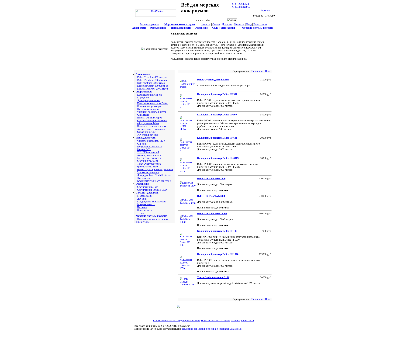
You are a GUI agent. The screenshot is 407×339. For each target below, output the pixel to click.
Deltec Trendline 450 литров (152, 77)
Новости (205, 24)
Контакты (239, 24)
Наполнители (144, 210)
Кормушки (143, 97)
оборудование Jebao (148, 123)
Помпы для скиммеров (149, 117)
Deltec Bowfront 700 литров (152, 80)
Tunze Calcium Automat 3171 (213, 277)
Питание (142, 207)
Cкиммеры (143, 114)
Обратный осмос (146, 132)
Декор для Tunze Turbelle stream (154, 175)
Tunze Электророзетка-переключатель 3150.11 (149, 165)
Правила (235, 320)
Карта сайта (247, 320)
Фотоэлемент (144, 178)
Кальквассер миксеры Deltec (152, 103)
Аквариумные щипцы (149, 155)
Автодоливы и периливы (151, 129)
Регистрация (260, 24)
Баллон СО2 (144, 149)
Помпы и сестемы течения (151, 126)
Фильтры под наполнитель (151, 112)
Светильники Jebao (147, 187)
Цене (268, 71)
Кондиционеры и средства (151, 201)
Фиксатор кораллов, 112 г (151, 140)
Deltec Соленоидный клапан (213, 79)
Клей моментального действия (154, 181)
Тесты (140, 213)
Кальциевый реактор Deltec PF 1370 (217, 254)
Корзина (265, 10)
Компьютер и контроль (149, 94)
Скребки (142, 143)
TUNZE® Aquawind (148, 152)
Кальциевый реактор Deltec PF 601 (217, 137)
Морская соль (144, 195)
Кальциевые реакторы (149, 106)
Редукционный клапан (149, 146)
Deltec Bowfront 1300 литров (152, 85)
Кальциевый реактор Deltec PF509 (217, 114)
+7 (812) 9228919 (241, 6)
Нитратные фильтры (148, 109)
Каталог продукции (178, 320)
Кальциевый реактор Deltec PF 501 (217, 94)
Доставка (227, 24)
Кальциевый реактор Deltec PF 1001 (217, 231)
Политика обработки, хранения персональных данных (211, 328)
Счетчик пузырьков (148, 160)
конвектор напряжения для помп (155, 169)
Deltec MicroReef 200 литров (152, 88)
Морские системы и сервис (215, 320)
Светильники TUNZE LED (152, 189)
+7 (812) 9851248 (241, 4)
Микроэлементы (146, 204)
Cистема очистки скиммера (152, 120)
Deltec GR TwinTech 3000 (211, 196)
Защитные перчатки (148, 172)
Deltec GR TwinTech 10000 (212, 213)
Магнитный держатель (149, 158)
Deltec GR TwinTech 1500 (211, 178)
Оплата (216, 24)
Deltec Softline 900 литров (151, 83)
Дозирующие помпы (148, 100)
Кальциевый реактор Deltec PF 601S (218, 158)
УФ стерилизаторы (147, 134)
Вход (249, 24)
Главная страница (149, 24)
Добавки (142, 198)
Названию (256, 71)
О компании (160, 320)
